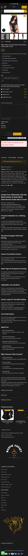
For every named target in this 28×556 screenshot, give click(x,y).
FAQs (2, 507)
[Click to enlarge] (3, 30)
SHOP (24, 7)
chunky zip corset (11, 173)
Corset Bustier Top (5, 482)
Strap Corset (4, 479)
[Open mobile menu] (1, 11)
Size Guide (3, 510)
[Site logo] (14, 7)
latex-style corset (11, 176)
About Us (3, 497)
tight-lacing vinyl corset (18, 181)
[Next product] (26, 41)
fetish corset (4, 174)
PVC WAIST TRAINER (21, 178)
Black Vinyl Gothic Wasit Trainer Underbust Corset (7, 422)
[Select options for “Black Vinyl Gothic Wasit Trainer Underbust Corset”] (11, 414)
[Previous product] (23, 41)
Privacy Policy (4, 492)
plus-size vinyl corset (5, 178)
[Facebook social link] (10, 4)
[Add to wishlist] (11, 411)
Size (2, 75)
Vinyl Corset (8, 41)
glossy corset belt (11, 174)
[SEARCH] (25, 11)
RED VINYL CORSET (5, 179)
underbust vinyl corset (6, 182)
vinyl (8, 204)
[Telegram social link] (17, 4)
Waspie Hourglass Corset (6, 484)
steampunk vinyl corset (7, 181)
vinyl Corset (14, 182)
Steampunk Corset (5, 477)
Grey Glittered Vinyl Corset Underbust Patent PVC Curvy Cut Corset (21, 422)
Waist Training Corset (5, 487)
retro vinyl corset (15, 179)
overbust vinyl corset (20, 176)
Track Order (3, 502)
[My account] (1, 7)
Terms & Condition (5, 495)
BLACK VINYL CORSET (9, 171)
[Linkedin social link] (16, 4)
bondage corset (18, 171)
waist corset (11, 349)
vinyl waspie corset (22, 182)
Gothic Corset (4, 469)
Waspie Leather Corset (6, 474)
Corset (4, 380)
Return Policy (4, 505)
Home (2, 41)
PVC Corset (13, 178)
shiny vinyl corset (23, 179)
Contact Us (3, 500)
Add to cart (17, 133)
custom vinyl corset (19, 173)
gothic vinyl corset (20, 174)
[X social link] (12, 4)
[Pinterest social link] (14, 4)
